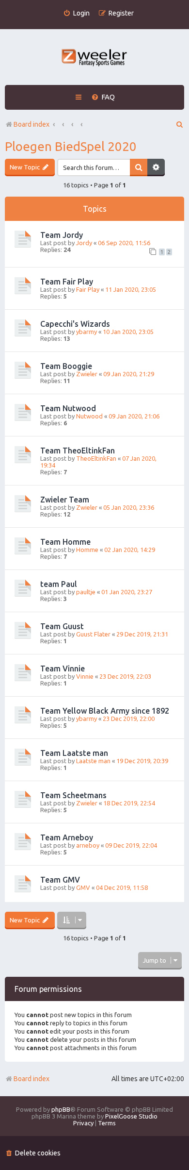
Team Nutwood (68, 408)
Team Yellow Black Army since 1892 (104, 710)
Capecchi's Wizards (75, 323)
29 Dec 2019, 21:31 (142, 634)
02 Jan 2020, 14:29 (129, 549)
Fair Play (87, 289)
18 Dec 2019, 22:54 (129, 803)
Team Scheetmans (73, 795)
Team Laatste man (74, 753)
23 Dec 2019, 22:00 (129, 718)
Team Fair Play (66, 281)
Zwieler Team (64, 499)
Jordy (84, 242)
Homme (87, 549)
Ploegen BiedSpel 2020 (71, 146)
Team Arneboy (66, 837)
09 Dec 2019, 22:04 (131, 845)
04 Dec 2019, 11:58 (122, 887)
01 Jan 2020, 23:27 (126, 591)
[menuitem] (76, 13)
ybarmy (86, 331)
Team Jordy (61, 235)
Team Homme (65, 541)
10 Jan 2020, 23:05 (128, 331)
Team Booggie (66, 366)
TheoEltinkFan (96, 458)
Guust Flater (93, 634)
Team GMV (60, 879)
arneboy (87, 845)
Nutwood (89, 416)
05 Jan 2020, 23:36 (128, 507)
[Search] (138, 167)
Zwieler (86, 373)
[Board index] (95, 58)
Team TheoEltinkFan (77, 450)
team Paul (58, 584)
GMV (83, 887)
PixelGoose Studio (131, 1116)
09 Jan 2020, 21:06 (134, 416)
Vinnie (85, 676)
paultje (85, 591)
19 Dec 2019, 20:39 (142, 760)
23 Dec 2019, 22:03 (125, 676)
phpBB (60, 1109)
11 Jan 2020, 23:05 (130, 289)
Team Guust (62, 626)
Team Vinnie (62, 668)
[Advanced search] (156, 167)
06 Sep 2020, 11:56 (124, 242)
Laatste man (93, 760)
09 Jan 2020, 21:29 (128, 373)
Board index (31, 1079)
